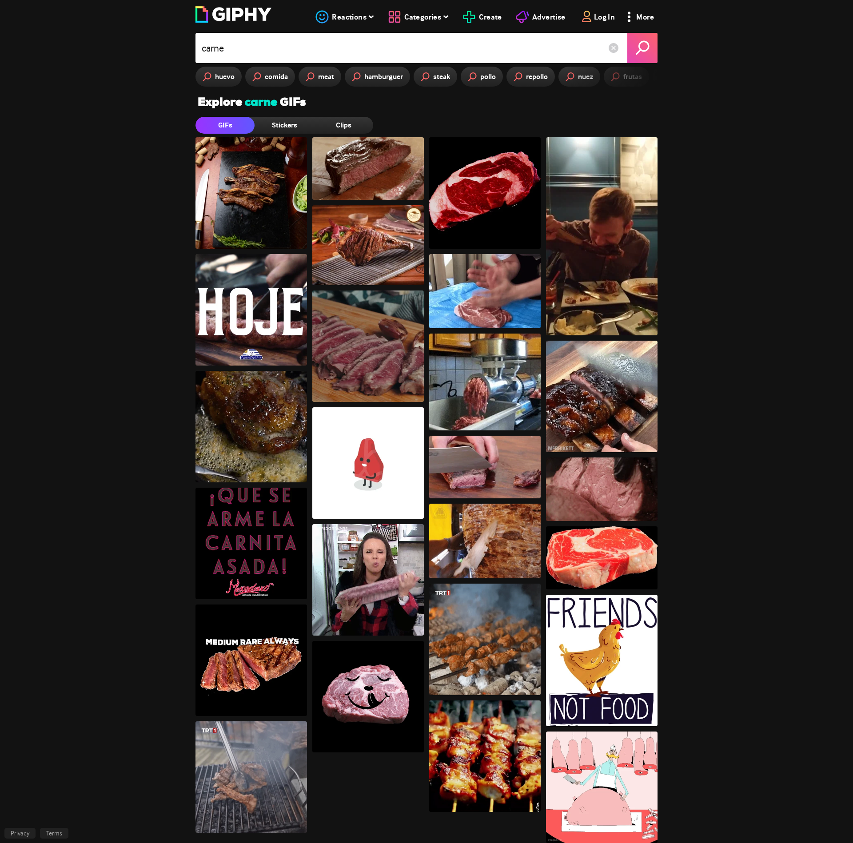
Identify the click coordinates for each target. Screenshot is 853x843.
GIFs (225, 125)
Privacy (20, 833)
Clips (343, 125)
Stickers (284, 125)
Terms (54, 833)
